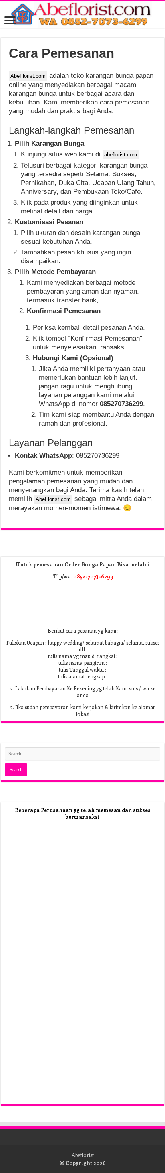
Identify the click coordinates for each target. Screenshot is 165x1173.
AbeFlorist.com (28, 76)
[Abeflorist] (82, 14)
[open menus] (10, 21)
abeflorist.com (120, 155)
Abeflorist (83, 1154)
